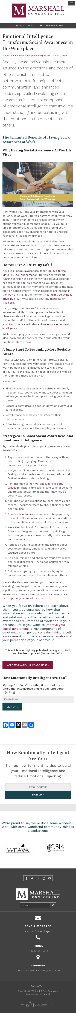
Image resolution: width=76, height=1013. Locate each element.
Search (53, 905)
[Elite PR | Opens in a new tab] (38, 1002)
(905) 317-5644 (24, 25)
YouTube (49, 878)
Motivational (53, 55)
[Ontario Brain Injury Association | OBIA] (56, 848)
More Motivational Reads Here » (27, 665)
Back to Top (37, 986)
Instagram (44, 878)
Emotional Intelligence (25, 55)
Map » (55, 970)
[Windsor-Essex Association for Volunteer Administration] (19, 848)
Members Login (53, 25)
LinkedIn (38, 878)
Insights (42, 55)
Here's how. (23, 342)
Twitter (32, 878)
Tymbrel (45, 994)
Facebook (26, 878)
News (64, 55)
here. (11, 302)
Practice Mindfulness (21, 514)
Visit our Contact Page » (38, 931)
